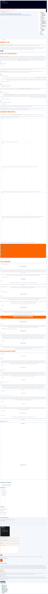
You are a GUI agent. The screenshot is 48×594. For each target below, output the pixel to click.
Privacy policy (2, 520)
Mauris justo (4, 495)
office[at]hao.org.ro (5, 3)
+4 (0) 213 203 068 (5, 2)
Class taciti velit (4, 491)
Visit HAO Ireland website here (5, 16)
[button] (2, 581)
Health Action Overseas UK (6, 485)
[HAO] (8, 10)
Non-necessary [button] (2, 575)
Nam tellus (3, 489)
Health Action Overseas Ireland (7, 484)
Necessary (3, 571)
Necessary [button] (2, 570)
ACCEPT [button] (5, 557)
